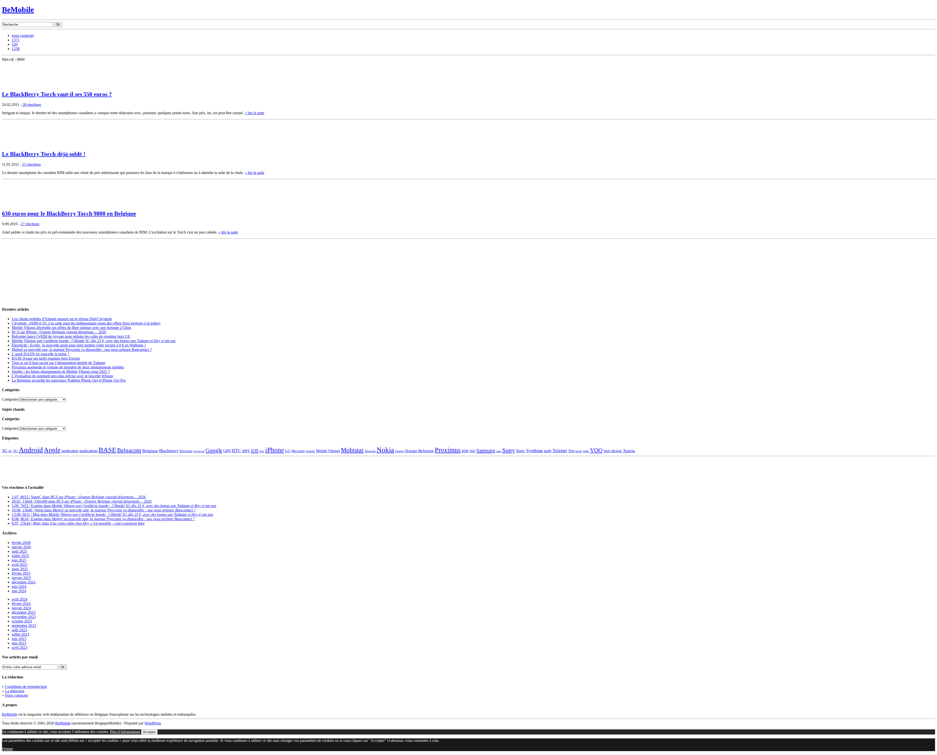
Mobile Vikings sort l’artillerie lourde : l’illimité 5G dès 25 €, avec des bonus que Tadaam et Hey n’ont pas (93, 341)
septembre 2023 (24, 625)
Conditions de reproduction (26, 686)
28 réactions (31, 104)
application (69, 451)
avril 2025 (19, 564)
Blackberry (169, 450)
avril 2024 (19, 599)
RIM (465, 451)
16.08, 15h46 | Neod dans (104, 510)
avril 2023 (19, 647)
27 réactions (30, 224)
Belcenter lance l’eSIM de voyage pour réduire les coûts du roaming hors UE (71, 336)
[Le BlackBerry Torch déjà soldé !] (14, 145)
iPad (261, 451)
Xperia (629, 450)
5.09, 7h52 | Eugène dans (114, 506)
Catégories (10, 399)
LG (287, 451)
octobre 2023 (22, 621)
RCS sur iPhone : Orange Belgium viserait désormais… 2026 (59, 332)
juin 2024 (19, 586)
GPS (227, 451)
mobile (310, 451)
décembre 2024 (23, 582)
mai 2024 (19, 591)
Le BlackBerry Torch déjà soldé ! (43, 154)
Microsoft (298, 451)
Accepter (149, 732)
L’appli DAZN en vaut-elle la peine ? (40, 354)
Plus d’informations (125, 732)
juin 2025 (19, 560)
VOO (596, 450)
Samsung (485, 450)
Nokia (385, 450)
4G (10, 451)
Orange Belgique (419, 451)
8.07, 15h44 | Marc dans (78, 523)
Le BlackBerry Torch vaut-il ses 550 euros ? (57, 94)
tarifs (547, 451)
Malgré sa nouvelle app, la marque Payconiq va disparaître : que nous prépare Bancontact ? (82, 349)
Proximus (448, 450)
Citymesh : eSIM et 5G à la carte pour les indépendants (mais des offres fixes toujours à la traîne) (86, 323)
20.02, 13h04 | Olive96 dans (82, 501)
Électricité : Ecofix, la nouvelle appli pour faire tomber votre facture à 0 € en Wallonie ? (79, 345)
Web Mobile (612, 451)
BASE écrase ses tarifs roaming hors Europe (46, 358)
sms (498, 451)
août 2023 (19, 630)
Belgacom (129, 450)
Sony (508, 450)
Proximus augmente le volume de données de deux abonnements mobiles (68, 367)
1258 (16, 49)
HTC (236, 450)
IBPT (246, 451)
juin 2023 (19, 639)
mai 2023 (19, 643)
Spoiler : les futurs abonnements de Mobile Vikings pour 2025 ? (61, 371)
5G (15, 451)
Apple (52, 450)
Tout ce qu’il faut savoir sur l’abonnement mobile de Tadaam (58, 363)
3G (4, 450)
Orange (399, 451)
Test (571, 451)
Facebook (199, 451)
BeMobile (18, 9)
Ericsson (186, 451)
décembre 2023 (23, 612)
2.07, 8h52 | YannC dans (79, 497)
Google (213, 450)
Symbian (534, 450)
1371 (16, 40)
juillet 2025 (20, 556)
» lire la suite (254, 113)
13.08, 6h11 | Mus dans (112, 514)
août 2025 (19, 551)
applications (88, 451)
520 (15, 44)
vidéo (586, 451)
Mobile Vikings (328, 451)
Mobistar (352, 450)
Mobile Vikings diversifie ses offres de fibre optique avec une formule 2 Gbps (71, 328)
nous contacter (23, 35)
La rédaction (14, 691)
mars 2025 (20, 569)
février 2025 (21, 573)
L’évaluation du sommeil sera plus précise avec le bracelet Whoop (62, 376)
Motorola (370, 451)
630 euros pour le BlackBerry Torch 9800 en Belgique (69, 213)
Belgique (150, 450)
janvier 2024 (21, 608)
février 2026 (21, 543)
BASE (107, 450)
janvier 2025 (21, 578)
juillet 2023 (20, 634)
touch (578, 451)
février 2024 (21, 604)
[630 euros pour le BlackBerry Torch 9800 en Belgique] (14, 204)
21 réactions (31, 164)
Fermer (7, 749)
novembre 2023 (24, 617)
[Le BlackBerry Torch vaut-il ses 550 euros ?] (14, 85)
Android (31, 450)
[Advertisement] (38, 271)
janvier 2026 (21, 547)
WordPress (152, 723)
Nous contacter (16, 695)
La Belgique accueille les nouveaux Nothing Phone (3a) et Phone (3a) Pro (69, 380)
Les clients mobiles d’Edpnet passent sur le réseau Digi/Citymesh (62, 319)
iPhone (274, 450)
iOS (254, 450)
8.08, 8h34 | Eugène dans (103, 519)
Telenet (559, 450)
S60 (472, 451)
